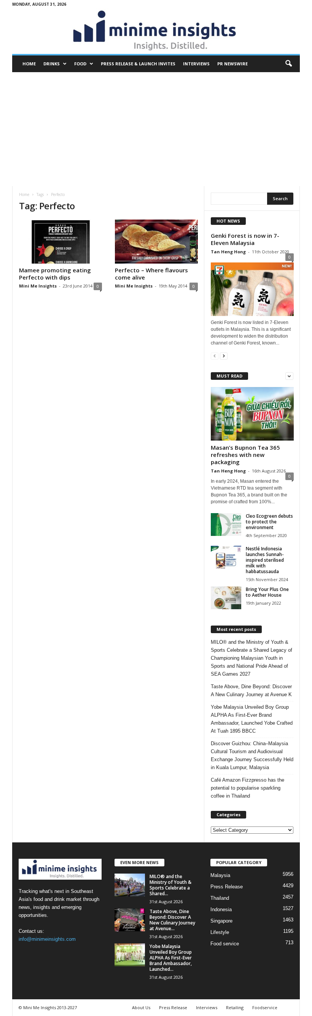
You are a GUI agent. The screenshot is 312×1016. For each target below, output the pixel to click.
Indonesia (221, 909)
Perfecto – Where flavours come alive (151, 273)
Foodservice (264, 1007)
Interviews (196, 63)
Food (80, 63)
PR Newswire (232, 63)
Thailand (219, 898)
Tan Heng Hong (228, 251)
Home (29, 63)
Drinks (51, 63)
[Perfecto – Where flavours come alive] (156, 242)
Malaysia (220, 875)
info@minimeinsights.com (47, 939)
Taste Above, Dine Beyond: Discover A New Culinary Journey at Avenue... (172, 920)
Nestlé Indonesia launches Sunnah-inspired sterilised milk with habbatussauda (265, 560)
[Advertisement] (156, 129)
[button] (288, 63)
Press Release (226, 887)
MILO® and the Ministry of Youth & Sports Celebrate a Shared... (170, 885)
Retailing (235, 1007)
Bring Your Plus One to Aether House (267, 592)
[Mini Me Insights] (156, 31)
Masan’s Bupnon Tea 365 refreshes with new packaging (245, 455)
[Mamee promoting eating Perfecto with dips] (60, 242)
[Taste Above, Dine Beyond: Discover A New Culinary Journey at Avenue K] (130, 920)
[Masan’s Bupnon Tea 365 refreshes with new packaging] (252, 414)
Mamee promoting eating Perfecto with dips (55, 273)
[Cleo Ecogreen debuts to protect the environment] (226, 524)
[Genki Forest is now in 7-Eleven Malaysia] (252, 287)
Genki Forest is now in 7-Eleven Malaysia (245, 239)
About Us (141, 1007)
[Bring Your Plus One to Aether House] (226, 597)
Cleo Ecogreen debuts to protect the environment (269, 522)
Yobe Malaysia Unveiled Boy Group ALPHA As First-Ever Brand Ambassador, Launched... (171, 957)
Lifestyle (219, 932)
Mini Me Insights (38, 286)
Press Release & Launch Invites (138, 63)
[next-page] (224, 356)
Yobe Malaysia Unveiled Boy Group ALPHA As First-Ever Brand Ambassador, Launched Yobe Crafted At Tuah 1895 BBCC (252, 719)
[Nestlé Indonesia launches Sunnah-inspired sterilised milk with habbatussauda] (226, 557)
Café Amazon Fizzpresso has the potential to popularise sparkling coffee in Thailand (247, 788)
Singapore (221, 921)
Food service (224, 943)
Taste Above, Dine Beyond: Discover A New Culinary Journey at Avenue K (251, 690)
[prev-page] (214, 356)
